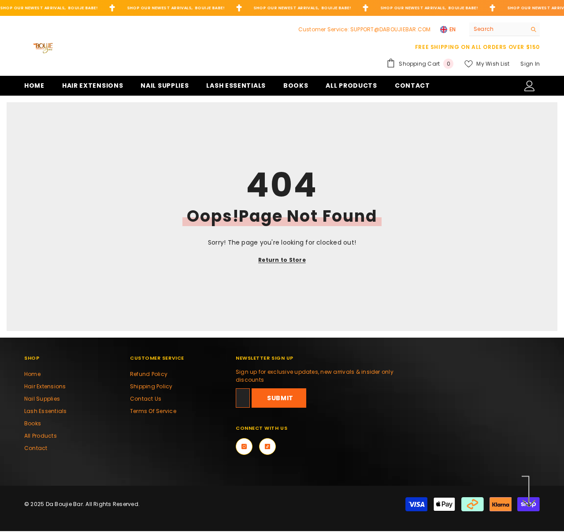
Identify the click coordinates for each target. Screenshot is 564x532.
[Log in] (529, 86)
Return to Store (282, 260)
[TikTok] (267, 446)
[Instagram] (244, 446)
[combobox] (497, 29)
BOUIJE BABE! (82, 8)
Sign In (530, 63)
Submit (280, 398)
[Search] (504, 29)
